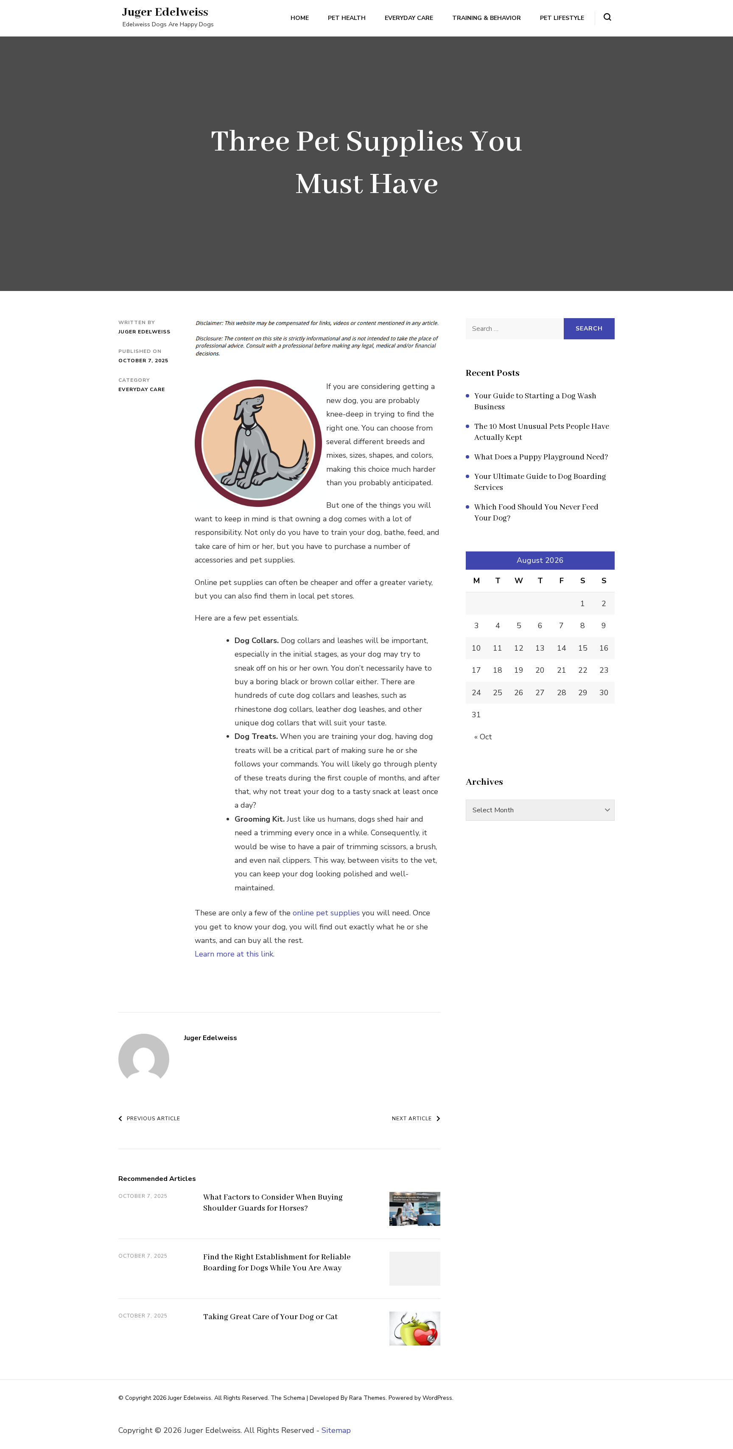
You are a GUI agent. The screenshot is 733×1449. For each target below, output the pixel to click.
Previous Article (153, 1118)
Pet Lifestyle (562, 18)
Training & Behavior (486, 18)
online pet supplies (326, 913)
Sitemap (336, 1430)
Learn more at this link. (234, 954)
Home (300, 18)
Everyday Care (409, 18)
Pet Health (347, 18)
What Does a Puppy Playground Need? (541, 457)
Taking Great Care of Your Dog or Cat (270, 1317)
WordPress (437, 1398)
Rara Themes (367, 1398)
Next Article (412, 1118)
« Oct (483, 737)
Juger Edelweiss (165, 12)
